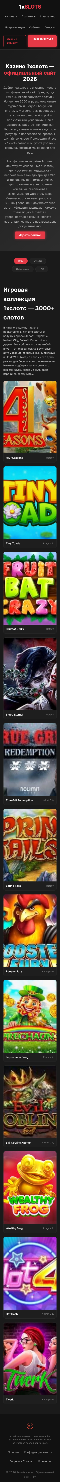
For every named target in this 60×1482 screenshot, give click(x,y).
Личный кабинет (12, 40)
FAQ (42, 269)
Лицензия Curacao (21, 1461)
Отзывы (38, 261)
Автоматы (11, 16)
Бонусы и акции (15, 27)
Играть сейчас (30, 235)
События (34, 27)
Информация (22, 269)
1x (30, 6)
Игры (20, 261)
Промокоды (29, 16)
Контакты (44, 1461)
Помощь (49, 27)
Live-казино (47, 16)
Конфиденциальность (38, 1452)
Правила (13, 1452)
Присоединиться (42, 38)
